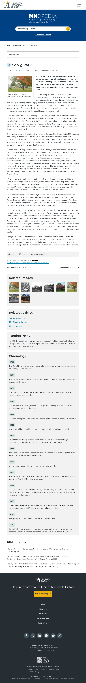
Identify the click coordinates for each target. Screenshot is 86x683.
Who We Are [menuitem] (43, 618)
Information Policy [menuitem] (24, 678)
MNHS (9, 45)
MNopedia (17, 45)
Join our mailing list (43, 594)
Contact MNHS (49, 650)
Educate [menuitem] (43, 613)
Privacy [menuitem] (14, 678)
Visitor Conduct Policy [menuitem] (51, 678)
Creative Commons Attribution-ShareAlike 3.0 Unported (28, 263)
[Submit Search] (68, 29)
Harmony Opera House (19, 318)
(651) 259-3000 (36, 650)
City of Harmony (16, 326)
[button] (79, 5)
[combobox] (43, 28)
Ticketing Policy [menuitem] (37, 678)
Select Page (14, 54)
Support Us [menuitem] (43, 623)
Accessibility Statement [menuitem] (67, 678)
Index (25, 45)
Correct (24, 254)
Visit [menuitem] (43, 604)
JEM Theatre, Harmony (18, 322)
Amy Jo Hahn (18, 70)
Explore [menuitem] (43, 609)
